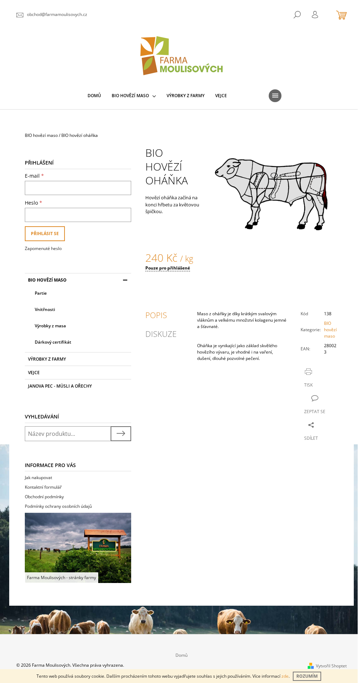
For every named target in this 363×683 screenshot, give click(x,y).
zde (285, 676)
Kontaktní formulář (43, 487)
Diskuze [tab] (161, 333)
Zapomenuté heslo (43, 248)
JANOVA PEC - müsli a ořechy (60, 386)
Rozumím (307, 676)
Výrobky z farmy (47, 359)
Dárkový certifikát (53, 342)
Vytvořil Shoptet (331, 666)
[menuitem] (94, 95)
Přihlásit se (45, 234)
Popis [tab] (156, 315)
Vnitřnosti (45, 309)
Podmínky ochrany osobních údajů (58, 506)
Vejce (34, 373)
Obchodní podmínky (44, 497)
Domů (181, 655)
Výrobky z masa (50, 326)
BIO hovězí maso (47, 280)
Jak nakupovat (38, 477)
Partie (41, 293)
